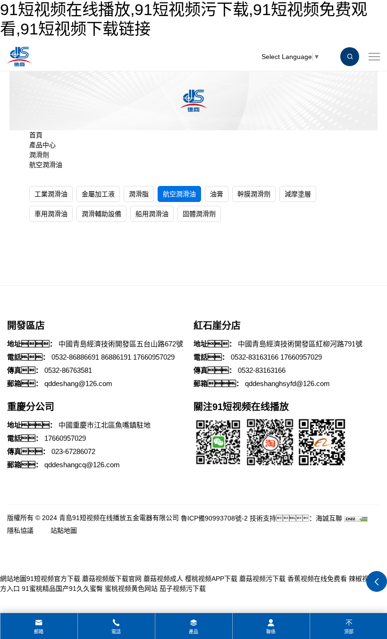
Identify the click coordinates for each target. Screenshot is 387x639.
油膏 (216, 194)
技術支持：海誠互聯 (296, 518)
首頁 (35, 135)
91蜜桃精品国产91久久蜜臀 (62, 588)
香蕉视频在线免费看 (317, 578)
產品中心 (42, 145)
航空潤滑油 (45, 164)
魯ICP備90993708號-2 (214, 518)
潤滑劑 (39, 155)
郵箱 (38, 631)
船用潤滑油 (151, 214)
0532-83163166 (254, 357)
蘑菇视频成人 (163, 578)
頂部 (348, 631)
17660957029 (154, 357)
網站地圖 (13, 578)
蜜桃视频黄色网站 (131, 588)
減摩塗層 (298, 194)
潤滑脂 (139, 194)
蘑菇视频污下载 (262, 578)
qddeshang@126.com (78, 383)
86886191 (116, 357)
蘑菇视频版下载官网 (112, 578)
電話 (116, 631)
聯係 (271, 631)
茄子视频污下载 (183, 588)
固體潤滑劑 (199, 214)
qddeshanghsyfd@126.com (287, 383)
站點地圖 (63, 530)
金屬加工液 (98, 194)
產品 (193, 631)
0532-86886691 (75, 357)
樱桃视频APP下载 (211, 578)
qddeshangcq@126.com (82, 465)
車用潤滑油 (50, 214)
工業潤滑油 (50, 194)
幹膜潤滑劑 (253, 194)
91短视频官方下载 (53, 578)
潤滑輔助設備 (101, 214)
